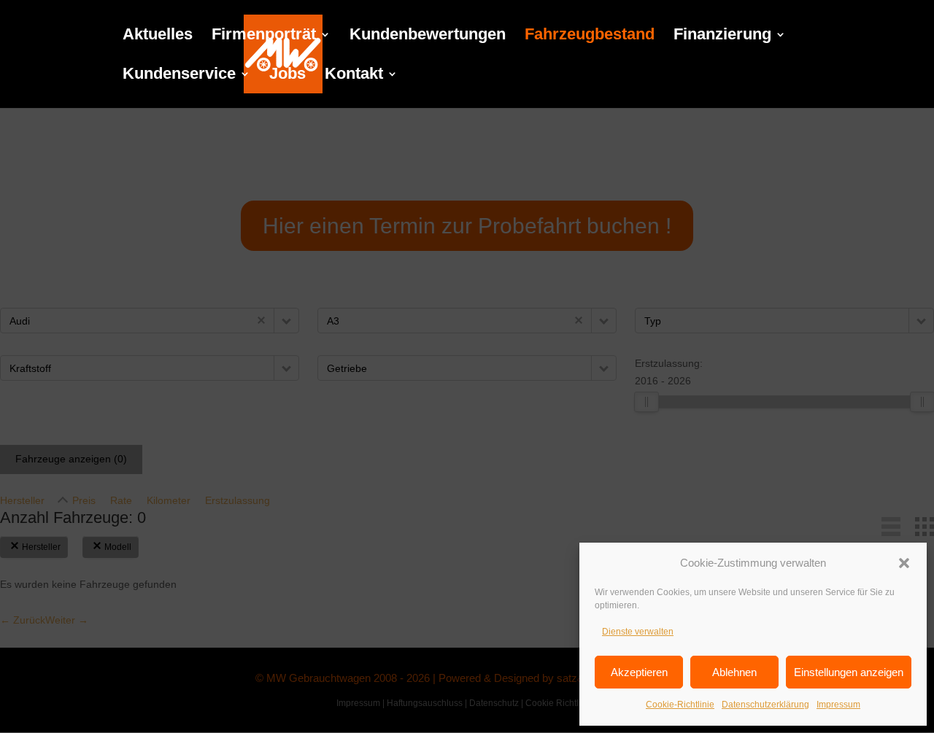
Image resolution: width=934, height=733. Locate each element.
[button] (904, 563)
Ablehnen (734, 672)
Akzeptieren (639, 672)
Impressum (838, 704)
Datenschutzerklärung (765, 704)
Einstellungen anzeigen (848, 672)
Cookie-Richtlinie (680, 704)
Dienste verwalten (638, 632)
